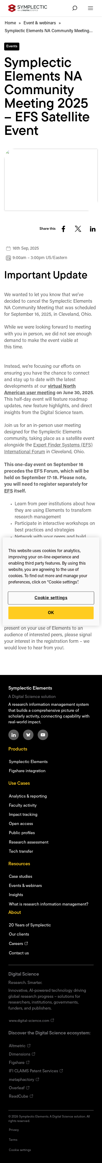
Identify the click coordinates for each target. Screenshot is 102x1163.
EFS (8, 491)
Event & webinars (40, 23)
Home (10, 23)
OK (51, 613)
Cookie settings (51, 598)
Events (11, 46)
